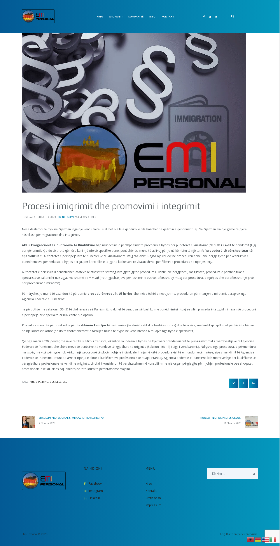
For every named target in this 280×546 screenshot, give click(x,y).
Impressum (153, 505)
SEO (65, 381)
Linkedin (94, 498)
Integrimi (67, 217)
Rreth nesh (153, 498)
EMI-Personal (29, 534)
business (55, 381)
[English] (265, 539)
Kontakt (151, 491)
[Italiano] (273, 539)
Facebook (95, 483)
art (32, 381)
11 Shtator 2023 (45, 217)
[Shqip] (250, 539)
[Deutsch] (258, 539)
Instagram (95, 491)
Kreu (148, 483)
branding (42, 381)
